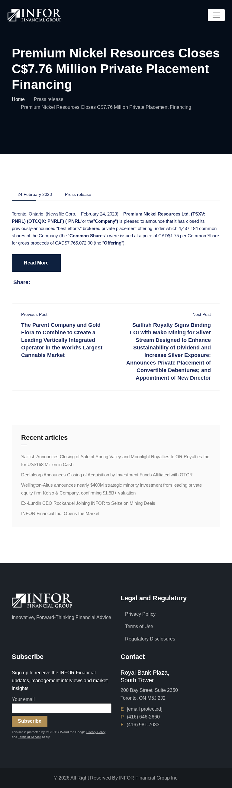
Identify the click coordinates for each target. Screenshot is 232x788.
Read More (36, 262)
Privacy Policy (140, 614)
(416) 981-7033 (143, 724)
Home (18, 99)
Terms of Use (139, 626)
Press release (48, 99)
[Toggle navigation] (216, 15)
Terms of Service (29, 736)
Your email (23, 699)
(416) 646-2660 (143, 716)
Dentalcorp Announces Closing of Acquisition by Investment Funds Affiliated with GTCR (107, 474)
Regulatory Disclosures (150, 638)
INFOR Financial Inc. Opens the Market (60, 513)
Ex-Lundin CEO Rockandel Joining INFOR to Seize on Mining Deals (88, 503)
